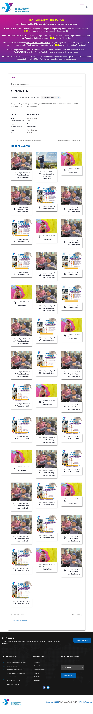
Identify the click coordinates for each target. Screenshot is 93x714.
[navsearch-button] (87, 7)
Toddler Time (72, 172)
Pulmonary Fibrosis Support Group (69, 140)
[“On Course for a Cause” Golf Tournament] (46, 160)
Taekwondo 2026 (48, 208)
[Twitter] (48, 687)
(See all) (56, 98)
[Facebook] (44, 687)
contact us (82, 640)
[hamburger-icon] (82, 6)
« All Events (15, 78)
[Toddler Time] (71, 159)
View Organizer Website (32, 131)
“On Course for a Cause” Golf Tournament (48, 176)
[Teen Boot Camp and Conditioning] (21, 161)
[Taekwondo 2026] (46, 195)
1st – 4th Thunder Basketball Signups (28, 140)
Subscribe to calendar (20, 621)
